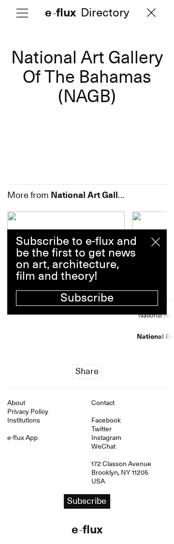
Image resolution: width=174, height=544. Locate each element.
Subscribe (87, 297)
